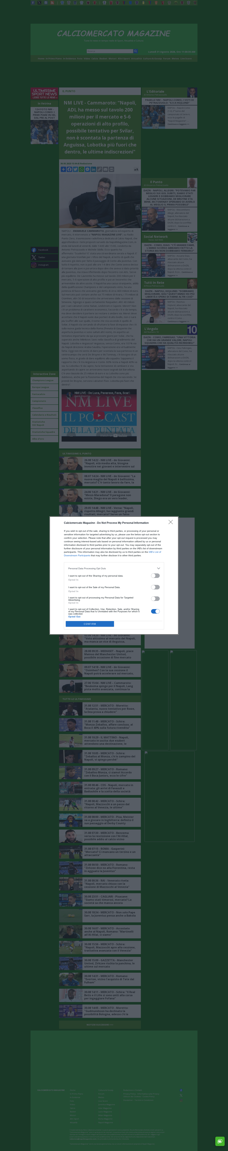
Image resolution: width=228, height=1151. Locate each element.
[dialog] (114, 575)
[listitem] (114, 568)
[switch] (155, 575)
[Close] (172, 523)
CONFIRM (90, 624)
